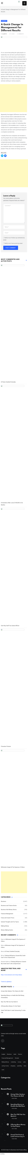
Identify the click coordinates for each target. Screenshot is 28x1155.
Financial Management (7, 913)
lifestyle (17, 1058)
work (3, 1069)
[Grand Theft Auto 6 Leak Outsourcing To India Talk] (5, 1136)
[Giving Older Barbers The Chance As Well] (5, 1096)
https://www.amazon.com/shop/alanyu (11, 975)
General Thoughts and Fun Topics (10, 922)
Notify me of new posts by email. (14, 243)
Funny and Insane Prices (7, 918)
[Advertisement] (14, 173)
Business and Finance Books (9, 905)
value (25, 1066)
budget (3, 1054)
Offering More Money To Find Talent (11, 1006)
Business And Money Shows (9, 909)
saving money (5, 1066)
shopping (13, 1066)
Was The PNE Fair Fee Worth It (9, 1002)
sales (24, 1062)
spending (19, 1066)
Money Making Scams (7, 930)
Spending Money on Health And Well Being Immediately (18, 1106)
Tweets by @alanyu (6, 981)
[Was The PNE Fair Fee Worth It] (5, 1116)
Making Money (5, 926)
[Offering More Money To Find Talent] (5, 1126)
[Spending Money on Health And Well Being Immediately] (5, 1106)
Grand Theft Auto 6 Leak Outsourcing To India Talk (17, 1136)
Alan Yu (4, 33)
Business (3, 901)
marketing (13, 1062)
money (19, 1062)
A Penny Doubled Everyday (12, 951)
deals (15, 1054)
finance (20, 1054)
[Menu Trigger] (24, 3)
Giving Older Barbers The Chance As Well (12, 991)
